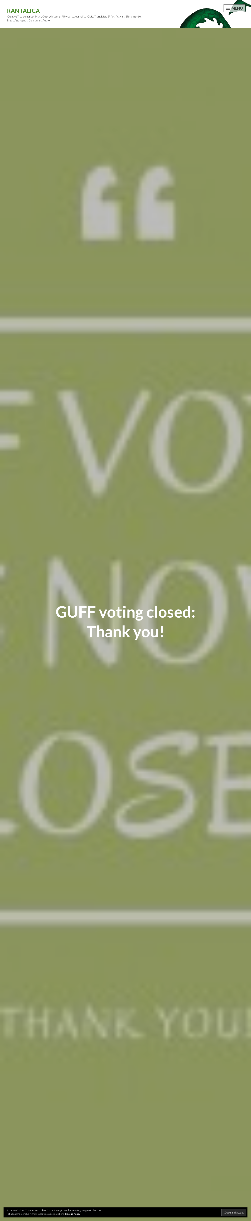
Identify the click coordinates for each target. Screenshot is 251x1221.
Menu (237, 8)
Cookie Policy (72, 1213)
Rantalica (23, 10)
